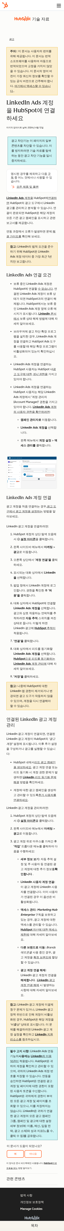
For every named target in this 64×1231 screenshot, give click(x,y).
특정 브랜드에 (42, 957)
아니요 (33, 1153)
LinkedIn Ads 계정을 (19, 198)
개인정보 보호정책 (32, 1202)
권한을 (43, 374)
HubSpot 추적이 (44, 628)
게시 (36, 374)
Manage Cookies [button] (31, 1209)
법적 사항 (26, 1195)
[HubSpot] (5, 5)
